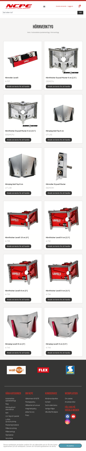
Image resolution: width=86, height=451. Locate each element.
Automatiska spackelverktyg (40, 32)
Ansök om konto (61, 6)
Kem (6, 413)
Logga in (70, 6)
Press (27, 415)
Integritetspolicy (30, 409)
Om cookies (69, 399)
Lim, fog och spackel (12, 416)
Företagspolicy (30, 402)
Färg (7, 404)
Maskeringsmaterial (12, 425)
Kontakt (47, 402)
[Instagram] (67, 421)
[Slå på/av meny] (44, 6)
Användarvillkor (70, 402)
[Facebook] (67, 416)
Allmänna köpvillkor (51, 399)
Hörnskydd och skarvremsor (10, 408)
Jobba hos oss (29, 412)
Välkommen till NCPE (32, 399)
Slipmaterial (9, 435)
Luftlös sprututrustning (10, 421)
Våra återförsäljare (51, 412)
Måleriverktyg (10, 432)
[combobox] (40, 12)
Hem (28, 32)
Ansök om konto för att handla (18, 86)
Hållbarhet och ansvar (32, 405)
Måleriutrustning (11, 428)
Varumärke (9, 438)
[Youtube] (73, 416)
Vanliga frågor (50, 409)
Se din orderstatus (51, 405)
